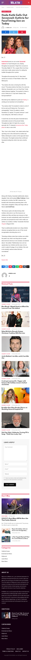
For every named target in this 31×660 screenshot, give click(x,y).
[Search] (28, 2)
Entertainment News (7, 553)
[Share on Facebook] (5, 32)
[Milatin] (15, 2)
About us (18, 651)
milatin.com (9, 27)
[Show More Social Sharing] (27, 32)
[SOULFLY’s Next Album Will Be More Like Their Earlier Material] (15, 506)
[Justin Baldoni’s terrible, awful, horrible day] (15, 344)
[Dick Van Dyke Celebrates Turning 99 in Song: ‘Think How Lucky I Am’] (15, 420)
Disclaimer (20, 649)
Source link (5, 260)
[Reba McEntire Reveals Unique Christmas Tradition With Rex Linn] (15, 319)
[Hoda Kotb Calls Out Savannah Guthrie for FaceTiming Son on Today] (15, 45)
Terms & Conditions (8, 651)
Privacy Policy (10, 649)
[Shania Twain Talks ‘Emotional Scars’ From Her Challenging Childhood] (6, 615)
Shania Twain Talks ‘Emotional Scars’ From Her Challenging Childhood (20, 615)
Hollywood (4, 556)
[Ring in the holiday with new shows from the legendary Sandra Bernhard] (6, 531)
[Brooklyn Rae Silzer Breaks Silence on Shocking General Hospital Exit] (15, 395)
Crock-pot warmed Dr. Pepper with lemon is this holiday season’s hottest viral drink (14, 382)
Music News (5, 561)
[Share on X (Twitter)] (14, 32)
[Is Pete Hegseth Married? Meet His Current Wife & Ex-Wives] (6, 539)
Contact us (25, 651)
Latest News (5, 558)
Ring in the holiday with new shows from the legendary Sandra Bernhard (20, 530)
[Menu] (3, 2)
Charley (25, 100)
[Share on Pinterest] (22, 32)
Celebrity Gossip (6, 11)
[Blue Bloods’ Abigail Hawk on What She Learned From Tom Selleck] (15, 294)
